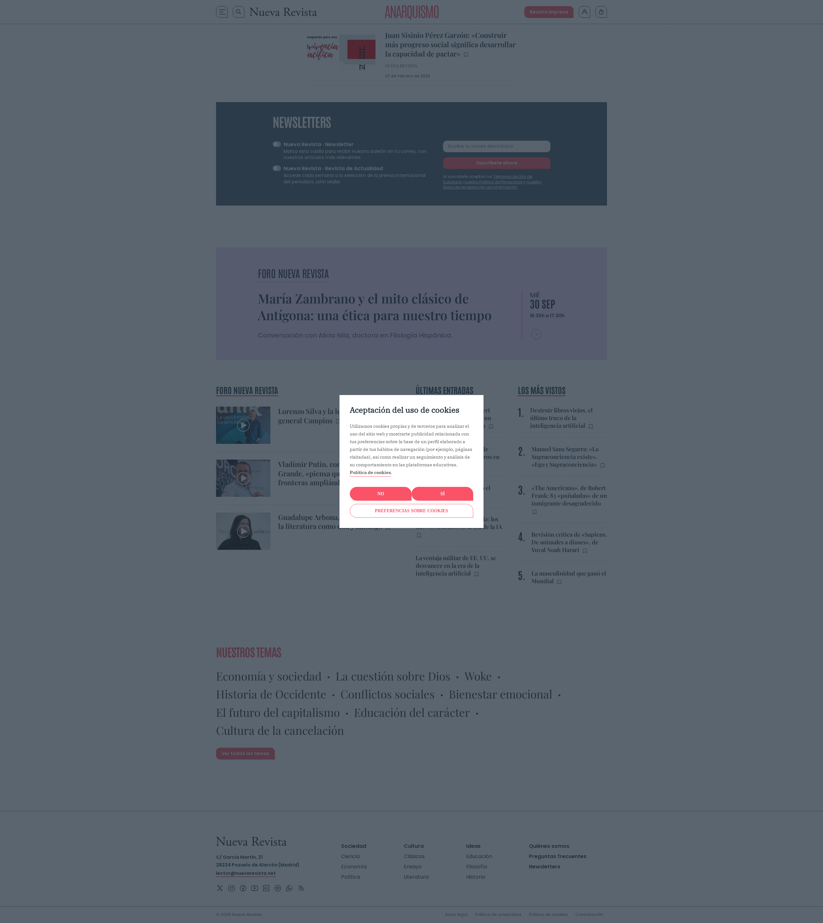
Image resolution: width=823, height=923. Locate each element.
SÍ (442, 493)
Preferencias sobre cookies (411, 510)
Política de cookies (370, 472)
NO (380, 493)
